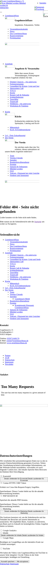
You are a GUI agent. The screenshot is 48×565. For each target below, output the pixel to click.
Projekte (13, 303)
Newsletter (9, 364)
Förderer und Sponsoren (19, 318)
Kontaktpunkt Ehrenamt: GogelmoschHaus (24, 306)
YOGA (13, 264)
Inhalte (5, 533)
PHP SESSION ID (10, 496)
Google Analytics (9, 530)
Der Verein (9, 138)
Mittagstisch (14, 283)
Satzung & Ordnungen (18, 310)
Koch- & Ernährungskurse (20, 286)
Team (12, 292)
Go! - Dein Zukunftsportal (15, 135)
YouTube (6, 549)
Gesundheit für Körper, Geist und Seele (25, 259)
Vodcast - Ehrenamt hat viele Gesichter (25, 316)
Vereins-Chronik (16, 294)
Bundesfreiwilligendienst (19, 301)
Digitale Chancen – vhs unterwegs (23, 255)
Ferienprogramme (17, 257)
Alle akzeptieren (22, 561)
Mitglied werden (16, 312)
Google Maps (8, 538)
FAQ (12, 314)
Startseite (37, 222)
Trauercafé (14, 275)
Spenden (42, 3)
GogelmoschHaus (12, 16)
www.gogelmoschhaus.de (17, 343)
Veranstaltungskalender (19, 242)
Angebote (9, 64)
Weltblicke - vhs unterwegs (20, 277)
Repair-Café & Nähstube (19, 268)
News (12, 244)
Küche (7, 112)
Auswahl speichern (7, 561)
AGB (7, 358)
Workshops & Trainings (19, 279)
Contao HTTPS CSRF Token (14, 483)
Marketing (7, 509)
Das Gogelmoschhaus (18, 246)
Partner (7, 355)
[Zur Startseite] (12, 1)
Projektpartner (15, 251)
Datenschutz (10, 360)
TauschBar (14, 272)
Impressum (9, 362)
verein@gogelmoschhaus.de (17, 341)
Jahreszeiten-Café (17, 262)
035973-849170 (13, 338)
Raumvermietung (16, 248)
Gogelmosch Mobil (22, 299)
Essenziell (7, 476)
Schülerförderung (16, 270)
